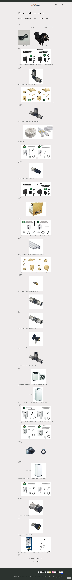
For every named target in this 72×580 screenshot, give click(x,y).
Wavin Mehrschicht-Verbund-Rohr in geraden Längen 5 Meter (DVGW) (32, 254)
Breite (47, 18)
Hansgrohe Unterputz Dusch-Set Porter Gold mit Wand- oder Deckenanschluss (33, 272)
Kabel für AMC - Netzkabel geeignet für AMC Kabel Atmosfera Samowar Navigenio (34, 45)
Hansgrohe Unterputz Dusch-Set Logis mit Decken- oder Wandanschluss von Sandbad (34, 160)
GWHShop (16, 576)
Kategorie (20, 18)
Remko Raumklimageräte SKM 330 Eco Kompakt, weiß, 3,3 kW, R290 (31, 478)
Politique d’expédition (60, 576)
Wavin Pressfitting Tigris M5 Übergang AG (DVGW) (28, 291)
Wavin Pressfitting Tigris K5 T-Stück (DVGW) (27, 365)
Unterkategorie (28, 18)
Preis (35, 18)
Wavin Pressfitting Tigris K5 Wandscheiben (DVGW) (28, 347)
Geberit (19, 554)
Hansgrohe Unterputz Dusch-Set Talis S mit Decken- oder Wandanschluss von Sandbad (35, 235)
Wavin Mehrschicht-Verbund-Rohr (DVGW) (26, 217)
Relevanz (45, 27)
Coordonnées (61, 577)
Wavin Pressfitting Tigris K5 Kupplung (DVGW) (27, 328)
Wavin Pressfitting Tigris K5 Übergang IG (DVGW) (27, 534)
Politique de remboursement (36, 576)
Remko (19, 142)
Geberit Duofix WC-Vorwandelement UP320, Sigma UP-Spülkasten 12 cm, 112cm (33, 552)
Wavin (19, 85)
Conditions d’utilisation (52, 576)
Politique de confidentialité (44, 576)
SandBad (20, 47)
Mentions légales (55, 577)
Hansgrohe (20, 67)
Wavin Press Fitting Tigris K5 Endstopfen (26, 515)
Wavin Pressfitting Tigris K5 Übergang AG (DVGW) (28, 178)
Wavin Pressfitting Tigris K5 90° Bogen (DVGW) (27, 84)
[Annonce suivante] (63, 1)
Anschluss (41, 18)
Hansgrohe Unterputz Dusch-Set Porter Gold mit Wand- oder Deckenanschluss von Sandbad (36, 102)
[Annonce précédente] (9, 1)
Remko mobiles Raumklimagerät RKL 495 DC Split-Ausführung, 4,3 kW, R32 (32, 384)
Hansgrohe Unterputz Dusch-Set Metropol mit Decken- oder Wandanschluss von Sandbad (35, 421)
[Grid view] (18, 27)
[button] (10, 5)
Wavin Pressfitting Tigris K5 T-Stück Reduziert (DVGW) (29, 121)
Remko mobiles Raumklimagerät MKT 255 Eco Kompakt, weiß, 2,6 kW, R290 (32, 402)
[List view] (20, 27)
